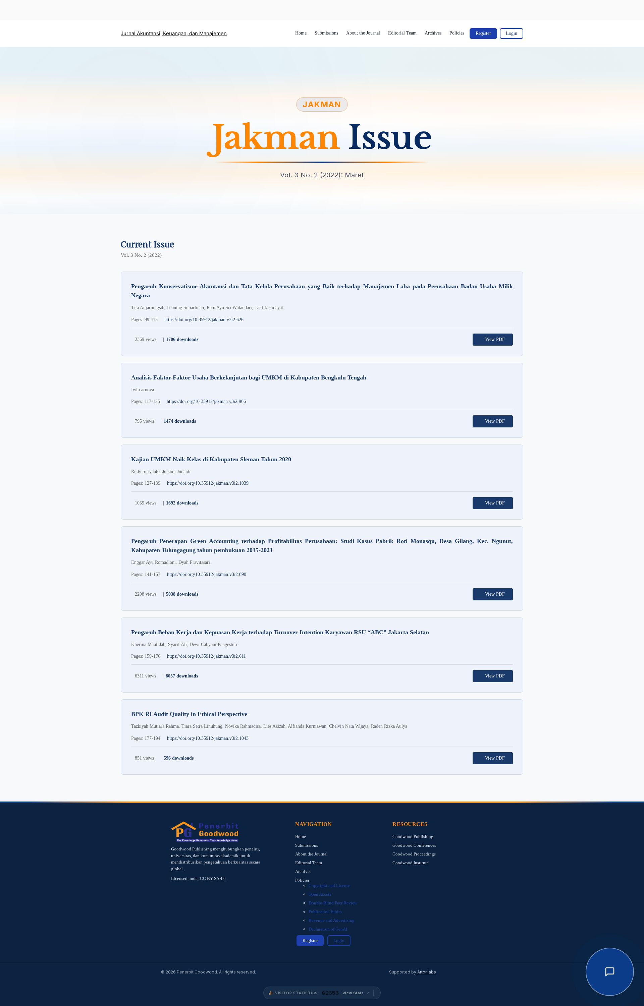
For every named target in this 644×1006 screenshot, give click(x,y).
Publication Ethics (325, 911)
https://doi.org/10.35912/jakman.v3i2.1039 (208, 483)
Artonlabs (426, 971)
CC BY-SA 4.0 (213, 878)
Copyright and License (329, 885)
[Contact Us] (610, 972)
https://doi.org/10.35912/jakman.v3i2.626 (204, 319)
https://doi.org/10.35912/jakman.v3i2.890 (206, 574)
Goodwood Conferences (414, 845)
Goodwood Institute (410, 862)
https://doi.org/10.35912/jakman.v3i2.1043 (208, 738)
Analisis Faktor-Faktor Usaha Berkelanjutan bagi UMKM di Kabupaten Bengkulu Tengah (248, 377)
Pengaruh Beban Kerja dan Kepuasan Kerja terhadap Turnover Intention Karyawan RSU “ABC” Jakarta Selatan (280, 632)
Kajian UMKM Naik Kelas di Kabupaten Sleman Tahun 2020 (211, 459)
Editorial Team (402, 33)
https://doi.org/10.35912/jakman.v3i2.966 (206, 401)
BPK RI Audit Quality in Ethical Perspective (189, 714)
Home (301, 33)
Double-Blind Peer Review (333, 902)
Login (511, 33)
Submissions (326, 33)
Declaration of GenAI (328, 929)
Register (483, 33)
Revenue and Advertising (332, 920)
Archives (433, 33)
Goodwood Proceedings (414, 853)
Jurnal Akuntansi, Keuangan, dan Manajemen (174, 33)
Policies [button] (456, 33)
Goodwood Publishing (412, 836)
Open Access (320, 894)
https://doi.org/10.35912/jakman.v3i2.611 (206, 656)
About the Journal (363, 33)
